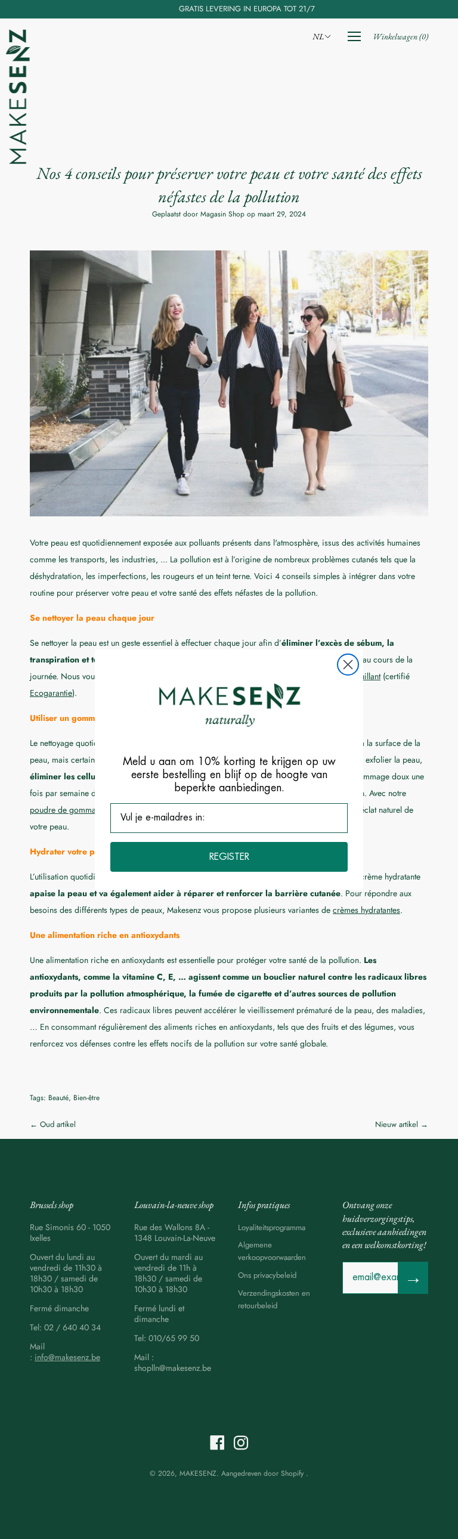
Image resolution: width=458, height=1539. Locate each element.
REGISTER (229, 857)
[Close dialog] (348, 664)
